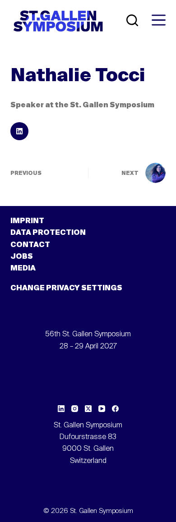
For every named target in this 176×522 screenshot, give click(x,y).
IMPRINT (27, 221)
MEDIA (23, 268)
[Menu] (159, 20)
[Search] (132, 20)
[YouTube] (101, 408)
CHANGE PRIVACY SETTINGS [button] (66, 288)
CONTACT (30, 245)
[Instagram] (74, 408)
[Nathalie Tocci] (19, 131)
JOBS (21, 257)
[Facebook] (115, 408)
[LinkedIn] (61, 408)
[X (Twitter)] (88, 408)
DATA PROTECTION (48, 233)
